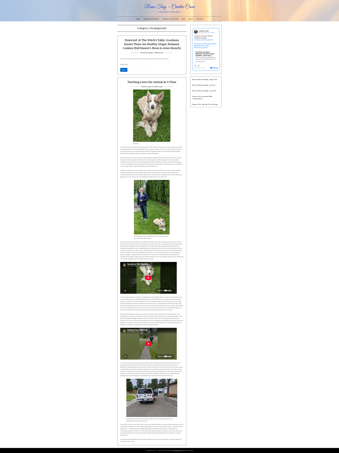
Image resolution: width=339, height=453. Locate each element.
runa (161, 53)
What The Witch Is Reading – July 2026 (203, 85)
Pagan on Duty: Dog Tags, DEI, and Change (205, 104)
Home (138, 19)
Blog (184, 19)
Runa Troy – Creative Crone (169, 7)
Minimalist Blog (178, 450)
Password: (124, 64)
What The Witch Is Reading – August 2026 (204, 79)
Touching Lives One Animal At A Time (151, 82)
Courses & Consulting (170, 19)
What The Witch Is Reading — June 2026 (204, 91)
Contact (200, 19)
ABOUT (191, 19)
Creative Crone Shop (151, 19)
